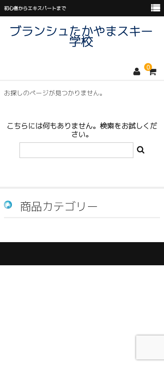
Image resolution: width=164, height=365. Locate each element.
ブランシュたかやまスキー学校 (81, 36)
